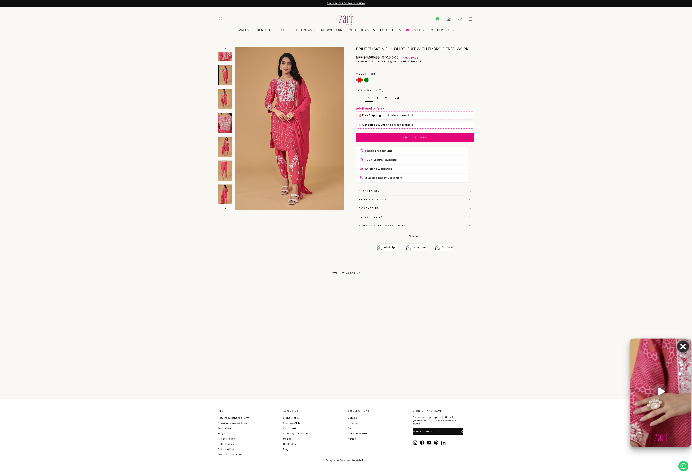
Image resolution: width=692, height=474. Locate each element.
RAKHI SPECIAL (441, 30)
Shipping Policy (227, 449)
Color (365, 73)
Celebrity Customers (296, 433)
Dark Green (366, 80)
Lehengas (304, 30)
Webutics (361, 460)
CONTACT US (369, 208)
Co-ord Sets (390, 30)
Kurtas (352, 438)
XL (386, 98)
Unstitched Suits (361, 30)
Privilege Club (291, 423)
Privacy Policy (226, 438)
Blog (286, 449)
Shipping (386, 61)
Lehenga (353, 423)
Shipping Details (373, 199)
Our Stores (289, 428)
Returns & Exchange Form (233, 417)
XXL (397, 98)
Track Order (225, 428)
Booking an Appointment (233, 423)
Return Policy (371, 216)
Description (369, 191)
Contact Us (290, 444)
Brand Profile (291, 417)
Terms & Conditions (230, 454)
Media (287, 438)
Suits (284, 30)
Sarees (243, 30)
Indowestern (331, 30)
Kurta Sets (265, 30)
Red (359, 80)
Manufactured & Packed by (382, 225)
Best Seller (415, 30)
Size (367, 90)
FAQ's (221, 433)
